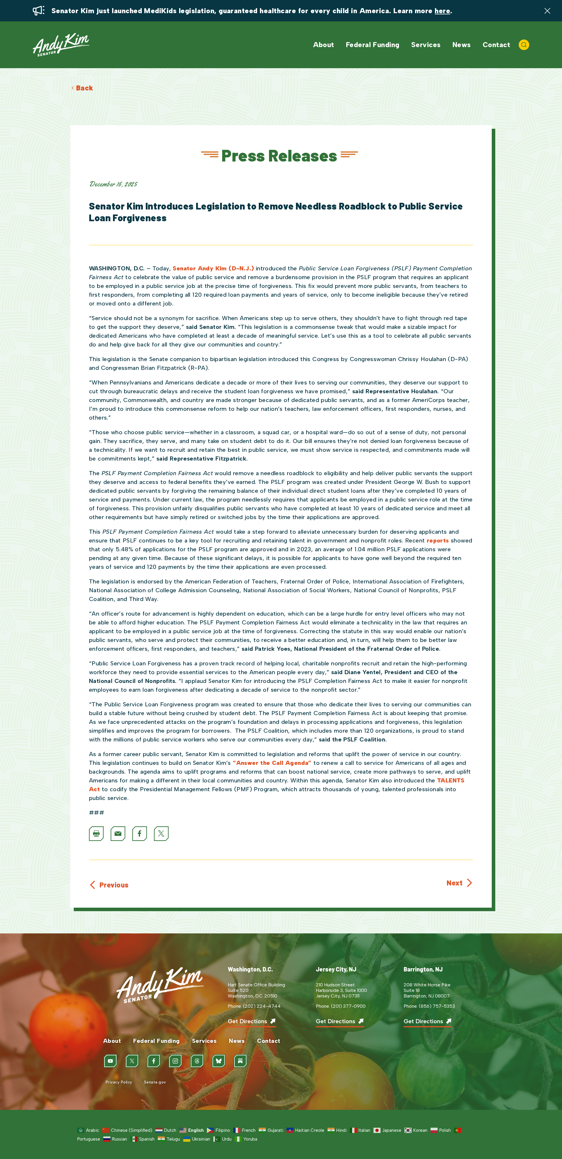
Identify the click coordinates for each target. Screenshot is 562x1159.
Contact (496, 45)
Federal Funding (373, 45)
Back (84, 87)
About (323, 45)
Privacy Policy (119, 1082)
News (462, 45)
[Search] (524, 44)
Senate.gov (155, 1082)
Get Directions (247, 1021)
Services (426, 45)
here (442, 10)
